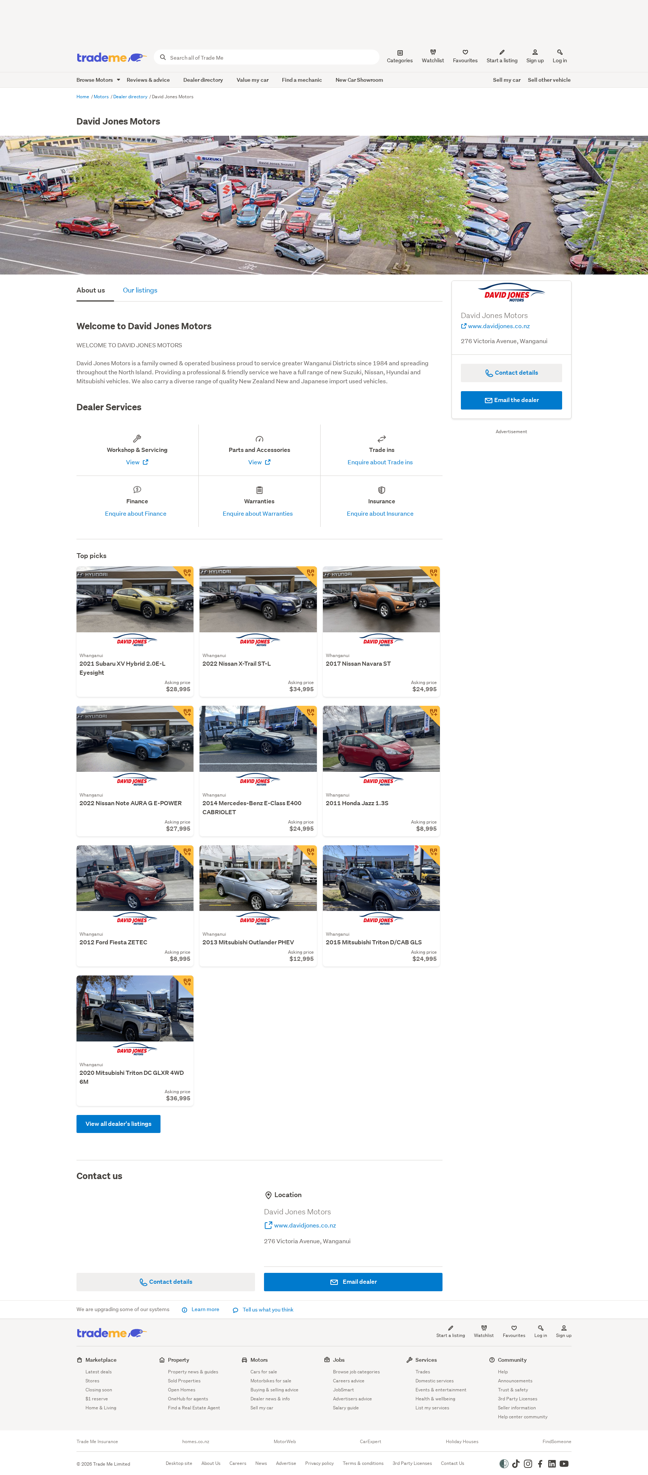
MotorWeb (285, 1441)
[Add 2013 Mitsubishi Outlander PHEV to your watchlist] (306, 855)
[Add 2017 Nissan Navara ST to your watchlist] (429, 576)
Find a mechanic (302, 79)
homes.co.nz (195, 1441)
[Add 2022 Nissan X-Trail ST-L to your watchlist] (306, 576)
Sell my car (506, 79)
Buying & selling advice (274, 1389)
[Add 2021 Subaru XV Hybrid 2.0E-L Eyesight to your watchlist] (183, 576)
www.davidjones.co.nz (304, 1225)
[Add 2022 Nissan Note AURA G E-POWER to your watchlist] (183, 716)
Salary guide (346, 1407)
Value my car (252, 79)
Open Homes (181, 1389)
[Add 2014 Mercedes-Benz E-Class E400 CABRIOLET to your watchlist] (306, 716)
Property (178, 1359)
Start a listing (450, 1335)
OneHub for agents (188, 1398)
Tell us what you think (268, 1309)
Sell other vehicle (549, 79)
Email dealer (359, 1282)
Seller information (517, 1407)
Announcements (515, 1380)
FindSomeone (557, 1441)
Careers (238, 1463)
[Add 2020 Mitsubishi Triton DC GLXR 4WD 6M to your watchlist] (183, 985)
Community (512, 1359)
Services (426, 1359)
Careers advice (348, 1380)
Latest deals (99, 1371)
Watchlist (484, 1335)
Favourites (514, 1335)
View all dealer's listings (119, 1124)
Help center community (523, 1416)
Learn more (205, 1309)
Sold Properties (184, 1380)
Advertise (286, 1463)
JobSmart (343, 1389)
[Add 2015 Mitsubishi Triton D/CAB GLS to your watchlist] (429, 855)
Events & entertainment (441, 1389)
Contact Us (452, 1463)
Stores (92, 1380)
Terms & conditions (363, 1463)
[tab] (95, 291)
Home (83, 96)
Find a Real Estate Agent (194, 1407)
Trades (423, 1371)
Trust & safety (513, 1389)
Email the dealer (516, 400)
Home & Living (101, 1407)
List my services (432, 1407)
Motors (102, 96)
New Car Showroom (359, 79)
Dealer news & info (270, 1398)
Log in (560, 60)
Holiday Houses (462, 1441)
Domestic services (435, 1380)
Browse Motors (95, 79)
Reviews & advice (148, 79)
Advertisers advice (352, 1398)
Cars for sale (263, 1371)
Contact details (170, 1282)
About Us (210, 1463)
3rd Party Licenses (517, 1398)
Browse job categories (356, 1371)
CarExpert (370, 1441)
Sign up (535, 60)
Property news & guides (193, 1371)
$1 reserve (97, 1398)
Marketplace (101, 1359)
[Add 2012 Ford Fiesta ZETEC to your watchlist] (183, 855)
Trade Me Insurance (97, 1441)
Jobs (339, 1359)
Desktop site (179, 1463)
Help (503, 1371)
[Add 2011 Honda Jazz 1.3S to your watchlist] (429, 716)
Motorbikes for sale (270, 1380)
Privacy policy (319, 1463)
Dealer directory (203, 79)
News (261, 1463)
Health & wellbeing (435, 1398)
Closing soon (99, 1389)
